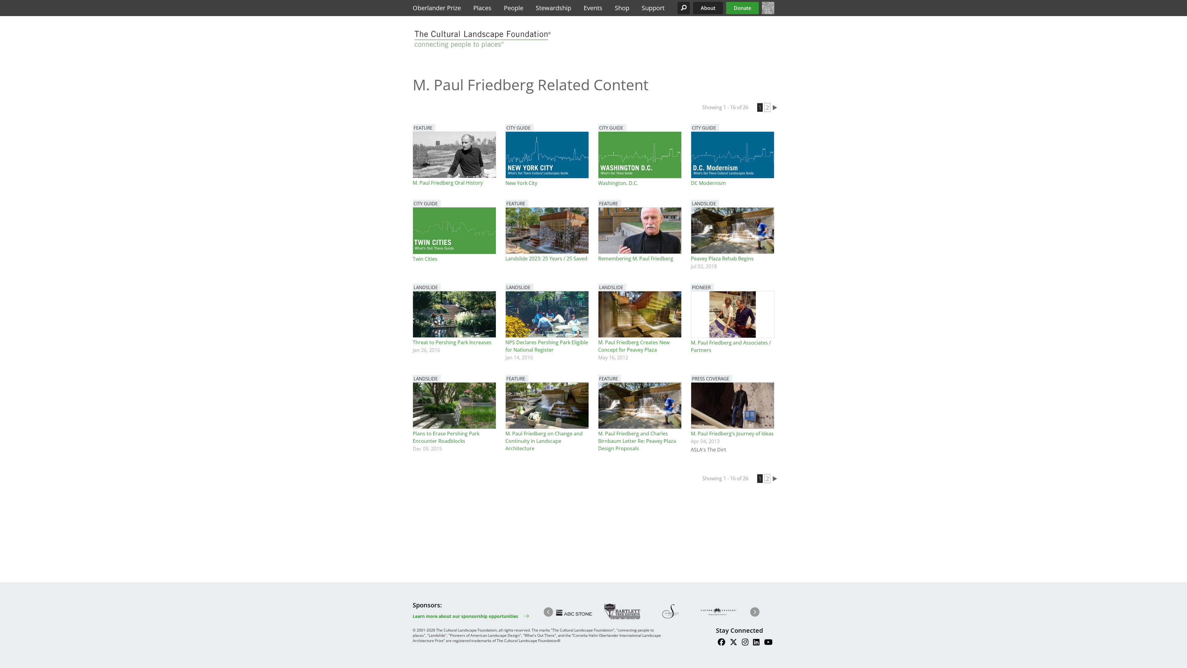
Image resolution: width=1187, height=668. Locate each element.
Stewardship (553, 8)
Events (593, 8)
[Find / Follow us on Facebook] (721, 643)
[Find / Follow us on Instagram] (745, 643)
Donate (742, 8)
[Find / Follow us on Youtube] (768, 643)
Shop (622, 8)
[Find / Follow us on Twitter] (733, 643)
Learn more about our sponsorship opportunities (465, 616)
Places (482, 8)
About (708, 8)
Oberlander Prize (437, 8)
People (513, 8)
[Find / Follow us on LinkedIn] (756, 643)
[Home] (768, 12)
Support (653, 8)
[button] (684, 8)
